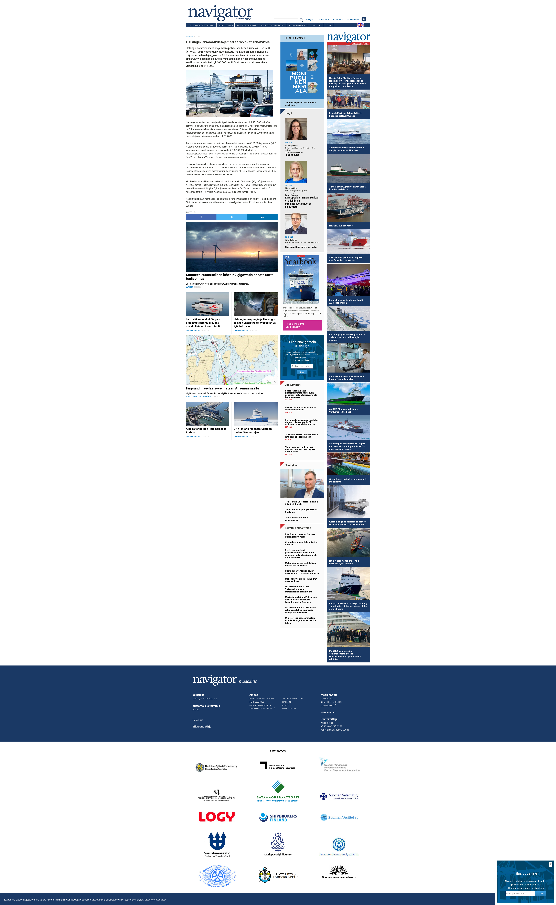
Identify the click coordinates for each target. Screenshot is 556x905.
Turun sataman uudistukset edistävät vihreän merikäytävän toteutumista (300, 449)
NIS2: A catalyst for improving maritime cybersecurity (344, 562)
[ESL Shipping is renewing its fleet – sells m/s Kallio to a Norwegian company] (348, 319)
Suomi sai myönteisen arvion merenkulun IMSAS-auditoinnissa (302, 572)
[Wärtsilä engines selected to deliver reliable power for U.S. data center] (348, 502)
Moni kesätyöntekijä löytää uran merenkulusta (301, 580)
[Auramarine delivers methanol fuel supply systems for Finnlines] (348, 132)
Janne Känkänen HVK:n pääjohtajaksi (296, 518)
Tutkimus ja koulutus (298, 25)
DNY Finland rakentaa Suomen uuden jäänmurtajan (300, 535)
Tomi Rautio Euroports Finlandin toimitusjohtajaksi (301, 503)
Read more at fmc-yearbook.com (295, 325)
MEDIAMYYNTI (328, 712)
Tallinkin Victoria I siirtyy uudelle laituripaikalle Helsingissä (301, 436)
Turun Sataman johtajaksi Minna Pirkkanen (301, 510)
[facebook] (201, 217)
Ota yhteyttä (337, 19)
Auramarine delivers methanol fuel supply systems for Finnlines (346, 149)
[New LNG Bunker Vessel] (348, 208)
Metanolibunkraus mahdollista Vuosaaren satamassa (300, 564)
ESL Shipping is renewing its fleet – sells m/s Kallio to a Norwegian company (347, 337)
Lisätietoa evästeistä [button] (155, 899)
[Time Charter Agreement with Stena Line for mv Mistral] (348, 169)
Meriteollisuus (226, 25)
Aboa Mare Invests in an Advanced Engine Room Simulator (346, 377)
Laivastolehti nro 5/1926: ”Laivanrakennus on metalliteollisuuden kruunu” (299, 589)
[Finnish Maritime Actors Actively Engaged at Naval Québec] (348, 100)
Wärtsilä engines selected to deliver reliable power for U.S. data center (347, 523)
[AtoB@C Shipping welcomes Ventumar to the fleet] (348, 394)
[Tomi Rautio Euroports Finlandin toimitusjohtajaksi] (302, 484)
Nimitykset (317, 25)
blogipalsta (299, 152)
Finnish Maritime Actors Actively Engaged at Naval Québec (345, 114)
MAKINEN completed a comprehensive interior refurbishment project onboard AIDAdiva (345, 655)
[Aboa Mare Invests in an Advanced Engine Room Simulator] (348, 358)
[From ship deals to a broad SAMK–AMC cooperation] (348, 280)
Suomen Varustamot (291, 195)
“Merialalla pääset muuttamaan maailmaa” (300, 103)
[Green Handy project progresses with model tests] (348, 464)
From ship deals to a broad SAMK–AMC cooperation (346, 301)
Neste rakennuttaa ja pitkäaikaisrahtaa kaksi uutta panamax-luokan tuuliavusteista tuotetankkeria (301, 394)
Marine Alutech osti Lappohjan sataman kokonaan (300, 408)
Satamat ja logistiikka (246, 25)
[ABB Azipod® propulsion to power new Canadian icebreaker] (348, 242)
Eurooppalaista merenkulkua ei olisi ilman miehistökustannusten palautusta (301, 202)
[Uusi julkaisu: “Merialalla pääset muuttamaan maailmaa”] (302, 71)
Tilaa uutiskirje (353, 19)
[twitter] (231, 217)
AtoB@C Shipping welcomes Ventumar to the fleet (343, 410)
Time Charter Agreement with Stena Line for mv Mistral (347, 188)
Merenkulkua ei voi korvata (301, 247)
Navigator (310, 19)
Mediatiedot (323, 19)
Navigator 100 (194, 30)
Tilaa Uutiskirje (201, 726)
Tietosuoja (197, 720)
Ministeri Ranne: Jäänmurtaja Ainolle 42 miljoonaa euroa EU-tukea (300, 620)
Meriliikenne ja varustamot (202, 25)
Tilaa (302, 372)
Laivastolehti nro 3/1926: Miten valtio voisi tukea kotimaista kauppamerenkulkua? (300, 610)
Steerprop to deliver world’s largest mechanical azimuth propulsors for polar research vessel (347, 446)
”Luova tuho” (292, 154)
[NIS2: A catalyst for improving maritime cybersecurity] (348, 543)
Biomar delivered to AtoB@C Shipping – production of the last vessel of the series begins (348, 606)
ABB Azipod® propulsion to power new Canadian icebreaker (346, 259)
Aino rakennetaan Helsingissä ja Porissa (301, 543)
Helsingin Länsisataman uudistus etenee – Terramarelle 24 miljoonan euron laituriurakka (302, 422)
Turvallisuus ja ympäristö (272, 25)
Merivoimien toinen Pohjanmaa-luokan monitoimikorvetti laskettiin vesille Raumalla (301, 599)
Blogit (329, 25)
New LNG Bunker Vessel (341, 226)
